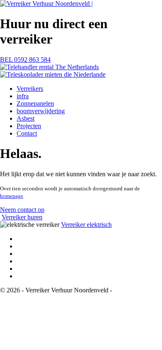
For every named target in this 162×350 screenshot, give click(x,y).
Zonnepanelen (35, 103)
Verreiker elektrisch (86, 224)
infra (23, 96)
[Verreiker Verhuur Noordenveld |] (46, 3)
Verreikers (30, 88)
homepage (11, 196)
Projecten (29, 125)
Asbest (25, 118)
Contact (27, 133)
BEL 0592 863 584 (25, 59)
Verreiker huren (22, 217)
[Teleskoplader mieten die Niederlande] (53, 74)
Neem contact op (22, 209)
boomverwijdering (41, 110)
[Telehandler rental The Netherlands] (49, 66)
